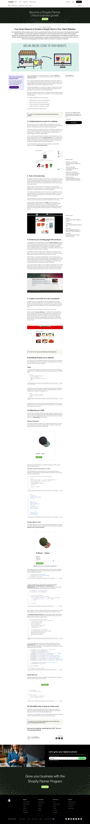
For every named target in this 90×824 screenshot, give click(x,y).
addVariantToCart (31, 644)
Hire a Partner (70, 806)
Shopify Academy (32, 1)
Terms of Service (22, 818)
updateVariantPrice (31, 587)
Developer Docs (41, 801)
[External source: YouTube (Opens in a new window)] (71, 819)
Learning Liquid (68, 223)
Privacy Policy (34, 818)
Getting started (36, 417)
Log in (73, 1)
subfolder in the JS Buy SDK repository (35, 527)
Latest (26, 5)
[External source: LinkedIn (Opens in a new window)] (62, 738)
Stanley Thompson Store (41, 145)
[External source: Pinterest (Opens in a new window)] (81, 819)
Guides (54, 806)
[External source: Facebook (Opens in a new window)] (56, 738)
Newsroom (25, 810)
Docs (20, 1)
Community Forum (71, 804)
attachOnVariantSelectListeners (36, 614)
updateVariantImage (40, 585)
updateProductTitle (31, 585)
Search (79, 5)
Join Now (79, 1)
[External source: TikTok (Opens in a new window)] (76, 819)
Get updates (74, 122)
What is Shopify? (26, 801)
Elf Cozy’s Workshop (39, 311)
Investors (25, 808)
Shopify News (14, 5)
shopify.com (68, 1)
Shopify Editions (26, 804)
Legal (28, 818)
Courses (54, 808)
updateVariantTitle (49, 585)
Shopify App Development (70, 167)
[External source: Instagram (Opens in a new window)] (73, 819)
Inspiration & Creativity (70, 177)
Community (25, 1)
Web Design (68, 218)
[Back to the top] (9, 800)
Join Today (45, 18)
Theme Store (40, 804)
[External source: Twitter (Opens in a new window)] (59, 738)
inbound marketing (54, 242)
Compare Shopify (56, 804)
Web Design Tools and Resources (72, 162)
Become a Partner (14, 87)
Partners (39, 808)
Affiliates (39, 810)
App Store (40, 806)
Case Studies (21, 5)
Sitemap (40, 818)
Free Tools (55, 810)
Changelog (55, 812)
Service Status (71, 808)
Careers (24, 806)
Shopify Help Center (72, 801)
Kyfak (47, 202)
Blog (9, 5)
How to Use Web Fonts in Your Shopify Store (46, 351)
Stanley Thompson (47, 137)
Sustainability (25, 812)
